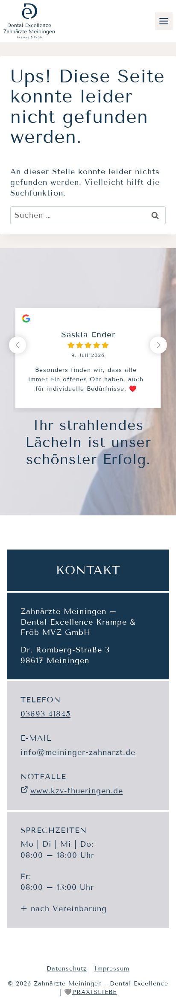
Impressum (111, 968)
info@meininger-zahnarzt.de (78, 752)
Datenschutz (67, 968)
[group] (88, 351)
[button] (158, 345)
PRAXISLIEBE (94, 992)
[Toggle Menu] (164, 21)
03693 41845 (45, 714)
